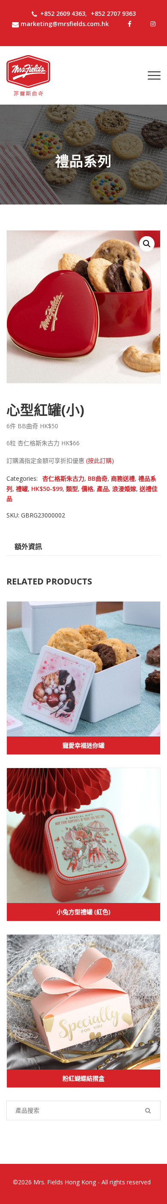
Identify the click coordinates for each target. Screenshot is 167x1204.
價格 (87, 489)
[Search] (147, 1110)
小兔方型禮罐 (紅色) (83, 912)
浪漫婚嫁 (124, 489)
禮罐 (22, 489)
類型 (72, 489)
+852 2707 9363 (113, 13)
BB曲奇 (97, 478)
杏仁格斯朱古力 (63, 478)
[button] (147, 243)
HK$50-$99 (47, 489)
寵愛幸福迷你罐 (83, 745)
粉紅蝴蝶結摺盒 (83, 1078)
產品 (103, 489)
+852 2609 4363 (62, 13)
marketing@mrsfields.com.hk (65, 24)
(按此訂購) (100, 460)
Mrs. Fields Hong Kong (64, 1182)
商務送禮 (123, 478)
